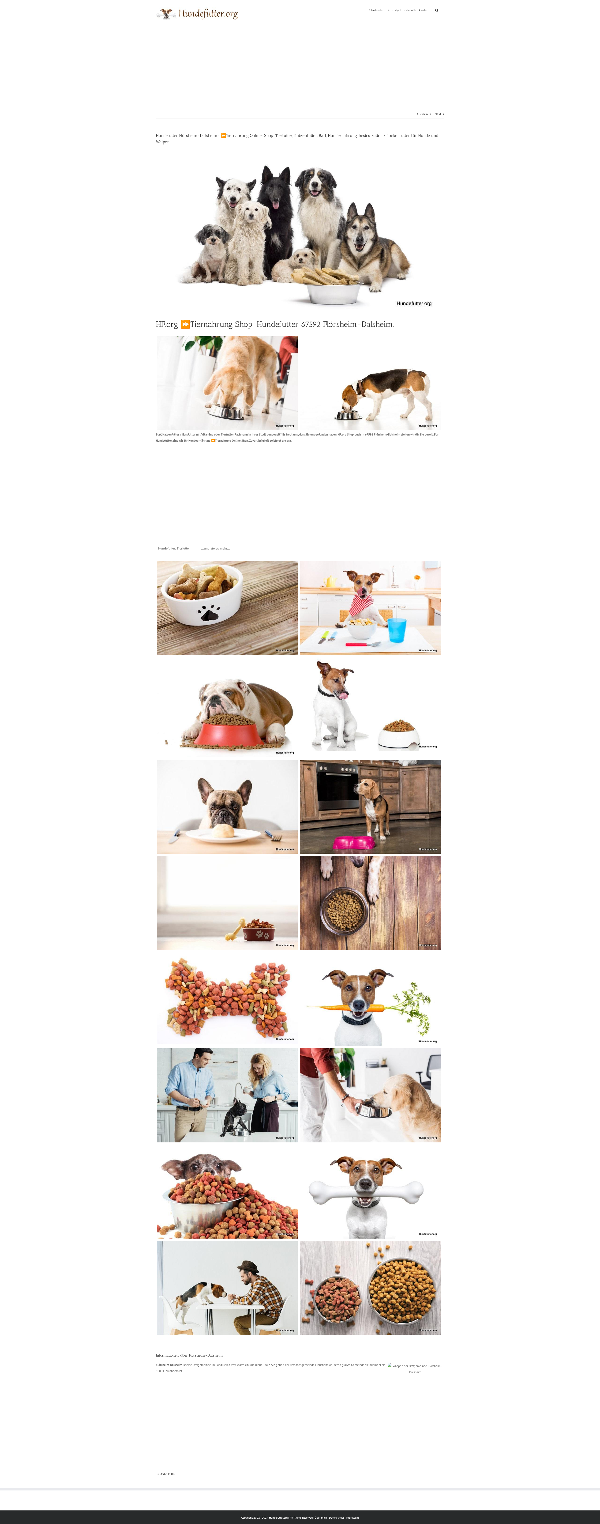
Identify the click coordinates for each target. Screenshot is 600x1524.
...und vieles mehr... (215, 548)
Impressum (352, 1517)
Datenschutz (336, 1517)
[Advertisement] (300, 62)
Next (438, 114)
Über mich (321, 1517)
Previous (425, 114)
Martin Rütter (167, 1474)
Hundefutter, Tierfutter (174, 548)
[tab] (174, 548)
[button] (436, 10)
